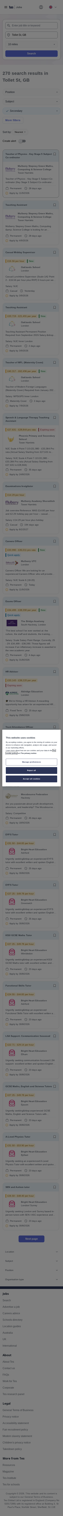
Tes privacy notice (28, 753)
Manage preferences (31, 762)
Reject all (31, 770)
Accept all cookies (31, 779)
